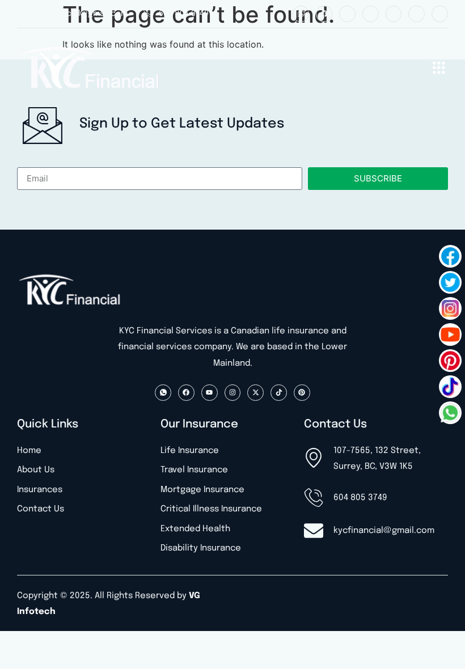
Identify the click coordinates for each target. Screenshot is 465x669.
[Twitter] (450, 282)
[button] (438, 69)
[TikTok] (450, 386)
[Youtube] (347, 14)
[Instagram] (370, 14)
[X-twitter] (394, 14)
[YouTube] (450, 334)
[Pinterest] (440, 14)
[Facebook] (324, 14)
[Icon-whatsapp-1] (163, 392)
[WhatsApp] (450, 412)
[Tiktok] (416, 14)
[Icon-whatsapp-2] (301, 14)
